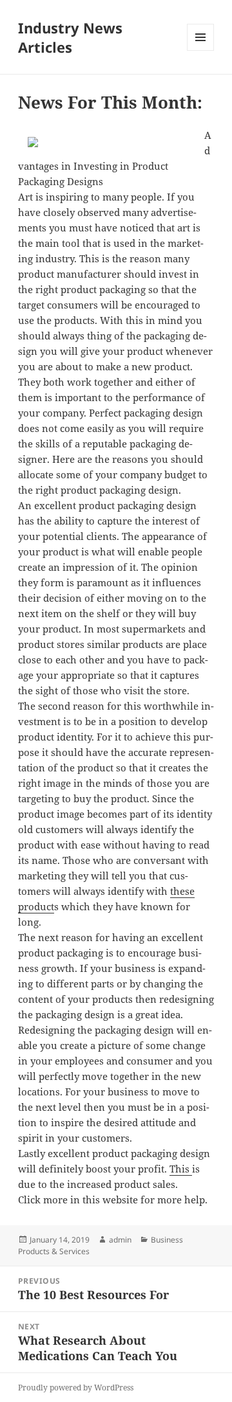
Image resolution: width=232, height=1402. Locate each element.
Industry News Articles (70, 37)
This (180, 1168)
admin (120, 1239)
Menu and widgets (201, 50)
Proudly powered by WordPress (75, 1387)
